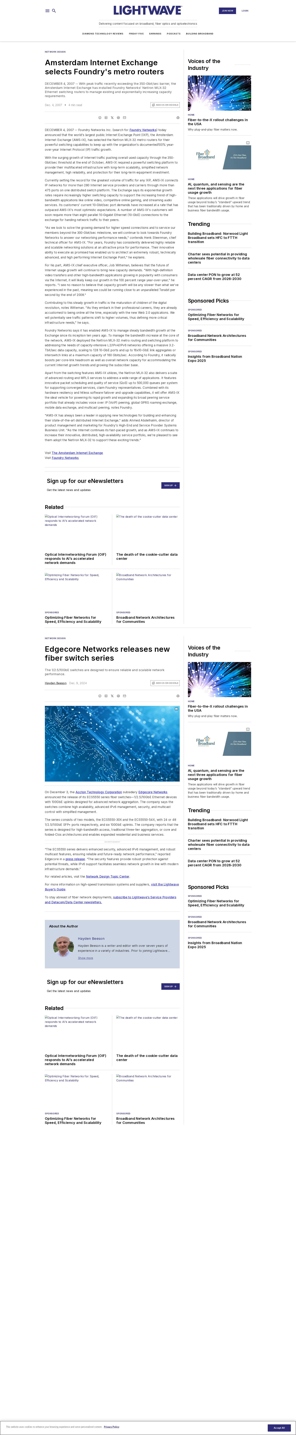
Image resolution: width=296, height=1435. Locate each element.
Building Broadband (200, 33)
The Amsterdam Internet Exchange (77, 453)
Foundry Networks (143, 130)
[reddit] (118, 117)
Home (191, 115)
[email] (124, 117)
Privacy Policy (111, 1427)
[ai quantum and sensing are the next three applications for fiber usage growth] (219, 157)
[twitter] (112, 117)
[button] (47, 10)
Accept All (279, 1428)
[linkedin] (106, 117)
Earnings (155, 33)
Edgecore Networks (153, 792)
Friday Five (136, 33)
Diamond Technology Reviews (102, 33)
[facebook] (100, 117)
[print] (178, 117)
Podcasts (174, 33)
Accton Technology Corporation (99, 792)
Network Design (55, 52)
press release (75, 859)
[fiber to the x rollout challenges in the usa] (219, 93)
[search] (54, 10)
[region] (148, 1428)
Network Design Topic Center (107, 876)
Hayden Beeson (55, 683)
